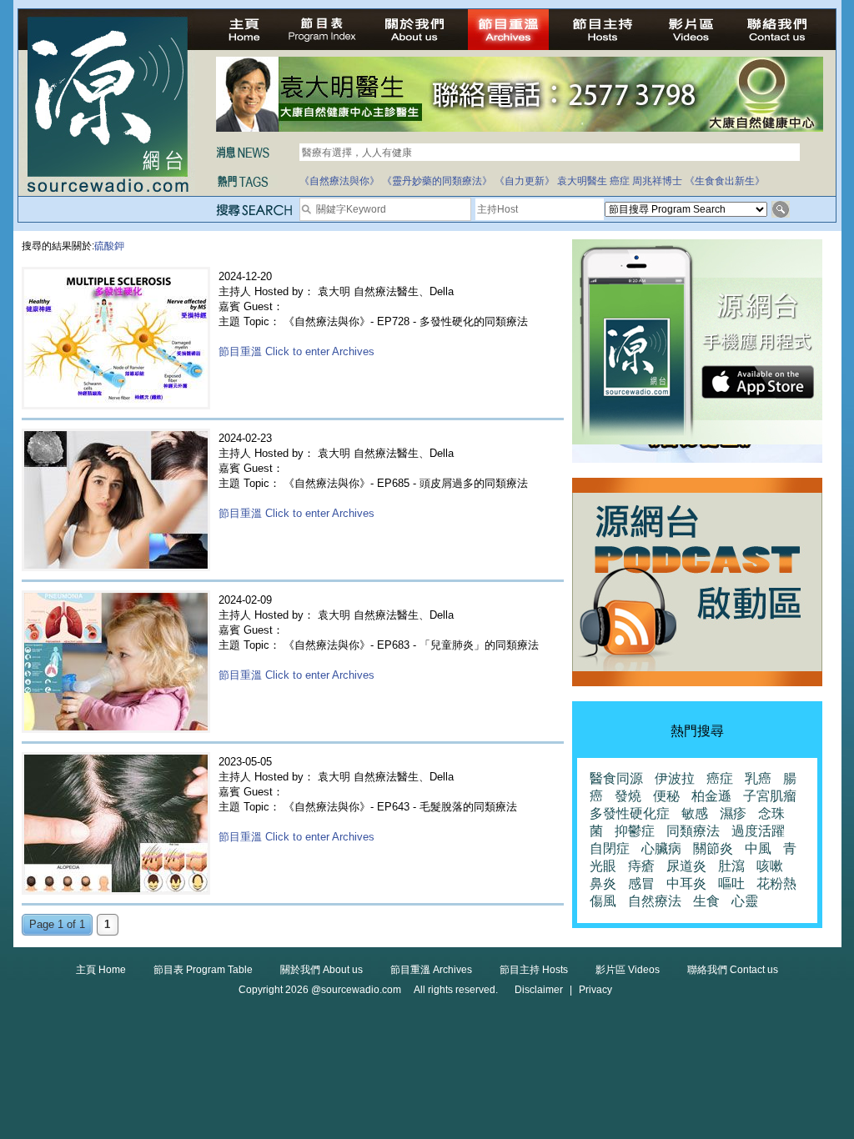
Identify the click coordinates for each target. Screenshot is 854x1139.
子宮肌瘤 (769, 796)
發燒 (628, 796)
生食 (706, 901)
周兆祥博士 (657, 181)
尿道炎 (686, 866)
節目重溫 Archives (431, 970)
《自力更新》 (525, 181)
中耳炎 (686, 883)
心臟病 (661, 848)
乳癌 (758, 778)
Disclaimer (539, 990)
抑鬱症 (635, 831)
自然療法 (654, 901)
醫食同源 (616, 778)
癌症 (620, 181)
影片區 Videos (627, 970)
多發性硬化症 (630, 813)
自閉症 (610, 848)
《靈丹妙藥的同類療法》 (437, 181)
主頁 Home (101, 970)
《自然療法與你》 (339, 181)
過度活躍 (758, 831)
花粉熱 (776, 883)
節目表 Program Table (203, 970)
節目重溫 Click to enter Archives (296, 351)
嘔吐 (731, 883)
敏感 (694, 813)
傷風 (603, 901)
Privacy (595, 990)
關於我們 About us (321, 970)
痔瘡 (641, 866)
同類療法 (693, 831)
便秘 (666, 796)
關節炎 (713, 848)
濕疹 (733, 813)
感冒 (641, 883)
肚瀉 (731, 866)
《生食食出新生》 (725, 181)
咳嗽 (769, 866)
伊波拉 (675, 778)
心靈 (744, 901)
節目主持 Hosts (534, 970)
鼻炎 (603, 883)
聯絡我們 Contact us (732, 970)
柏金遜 (711, 796)
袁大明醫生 (582, 181)
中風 (758, 848)
